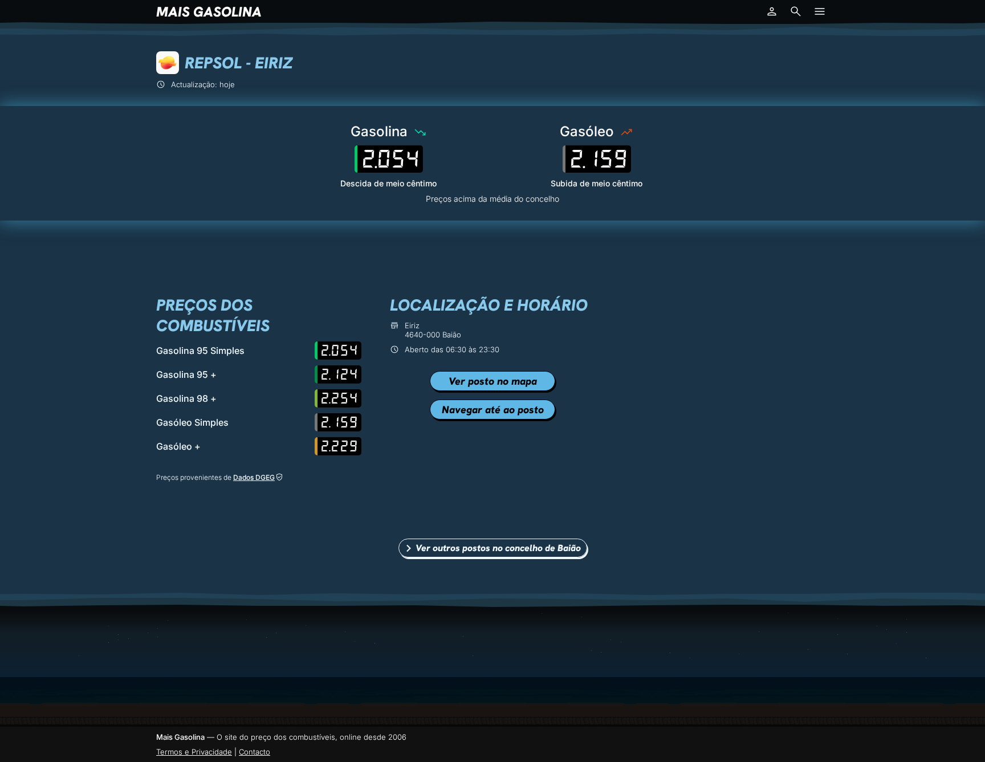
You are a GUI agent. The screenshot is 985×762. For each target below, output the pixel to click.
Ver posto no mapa (493, 381)
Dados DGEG (254, 477)
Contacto (254, 751)
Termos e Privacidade (194, 751)
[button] (772, 11)
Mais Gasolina (209, 12)
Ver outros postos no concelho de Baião (498, 548)
